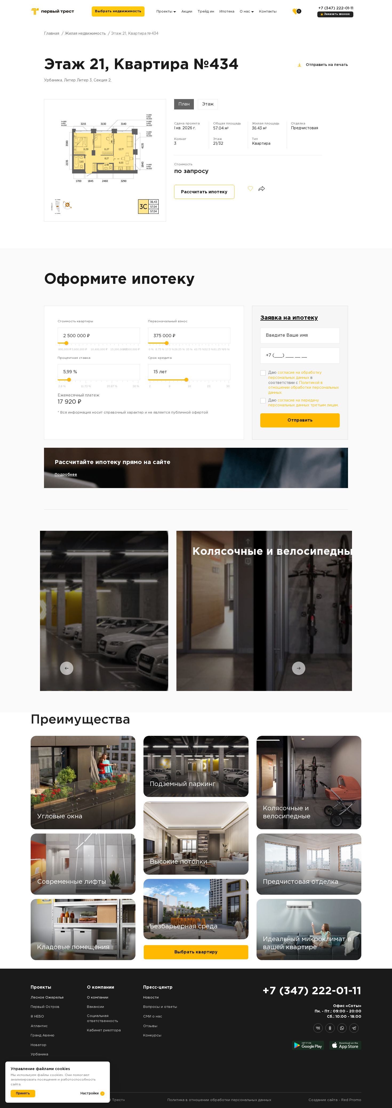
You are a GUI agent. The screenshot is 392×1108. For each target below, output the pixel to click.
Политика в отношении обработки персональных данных (219, 1100)
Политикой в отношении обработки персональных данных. (303, 387)
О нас (245, 11)
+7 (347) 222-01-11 (335, 8)
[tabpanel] (196, 611)
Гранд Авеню (42, 1035)
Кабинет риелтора (104, 1030)
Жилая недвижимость (85, 33)
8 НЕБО (37, 1016)
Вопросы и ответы (160, 1006)
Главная (51, 33)
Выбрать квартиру (196, 952)
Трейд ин (206, 11)
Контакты (268, 11)
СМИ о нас (152, 1016)
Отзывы (150, 1026)
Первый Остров (45, 1006)
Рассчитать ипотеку (204, 192)
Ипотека (226, 11)
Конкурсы (152, 1035)
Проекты (164, 11)
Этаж (208, 104)
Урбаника (39, 1054)
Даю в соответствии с (303, 382)
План (184, 104)
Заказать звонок (337, 14)
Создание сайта (323, 1100)
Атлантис (39, 1026)
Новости (151, 997)
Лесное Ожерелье (47, 997)
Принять (23, 1093)
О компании (97, 997)
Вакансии (95, 1006)
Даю (303, 403)
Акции (186, 11)
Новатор (38, 1045)
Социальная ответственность (102, 1019)
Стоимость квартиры (75, 321)
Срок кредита (160, 357)
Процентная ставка (74, 357)
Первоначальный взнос (167, 321)
